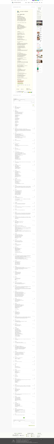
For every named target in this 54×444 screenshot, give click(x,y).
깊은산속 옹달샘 (14, 0)
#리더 (37, 19)
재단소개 (26, 2)
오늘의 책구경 (28, 88)
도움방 (16, 439)
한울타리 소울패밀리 (16, 434)
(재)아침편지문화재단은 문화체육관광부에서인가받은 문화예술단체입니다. (16, 435)
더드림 (38, 0)
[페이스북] (14, 99)
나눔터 (41, 2)
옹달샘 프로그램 (39, 26)
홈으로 (12, 0)
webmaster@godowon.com (35, 442)
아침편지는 (29, 2)
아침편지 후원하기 (19, 439)
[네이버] (15, 99)
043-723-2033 (40, 434)
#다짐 (40, 19)
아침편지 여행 (21, 0)
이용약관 (23, 439)
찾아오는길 (29, 439)
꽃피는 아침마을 (18, 0)
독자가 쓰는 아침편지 (36, 2)
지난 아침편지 (32, 2)
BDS (26, 0)
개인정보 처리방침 (26, 439)
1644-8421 (38, 434)
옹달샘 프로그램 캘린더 (29, 89)
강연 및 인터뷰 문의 (38, 436)
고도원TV (33, 0)
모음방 (39, 2)
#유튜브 (39, 19)
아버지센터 (24, 0)
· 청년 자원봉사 (38, 48)
